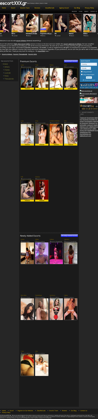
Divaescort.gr (87, 129)
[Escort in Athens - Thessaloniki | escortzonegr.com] (89, 102)
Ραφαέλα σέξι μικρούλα (36, 33)
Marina (60, 33)
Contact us (83, 410)
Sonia (36, 121)
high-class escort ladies (22, 44)
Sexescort (85, 123)
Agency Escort (64, 8)
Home (4, 8)
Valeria (66, 295)
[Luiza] (27, 135)
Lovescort (90, 125)
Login (80, 11)
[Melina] (41, 253)
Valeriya (52, 239)
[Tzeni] (27, 365)
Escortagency (88, 121)
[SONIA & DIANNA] (56, 135)
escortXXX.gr (13, 3)
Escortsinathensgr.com (89, 131)
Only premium (87, 72)
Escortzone (90, 118)
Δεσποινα (52, 295)
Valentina (66, 239)
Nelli (22, 177)
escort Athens (21, 41)
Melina (37, 239)
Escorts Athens (7, 54)
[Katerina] (41, 190)
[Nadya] (27, 253)
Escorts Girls (32, 54)
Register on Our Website (25, 410)
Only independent (88, 74)
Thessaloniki (9, 79)
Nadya (22, 239)
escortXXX (41, 51)
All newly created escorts (69, 236)
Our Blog (77, 8)
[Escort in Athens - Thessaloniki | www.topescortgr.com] (89, 95)
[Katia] (70, 79)
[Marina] (56, 79)
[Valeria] (70, 309)
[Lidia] (41, 365)
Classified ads (49, 8)
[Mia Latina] (27, 309)
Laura (22, 65)
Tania (36, 65)
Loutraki (7, 73)
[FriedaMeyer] (41, 309)
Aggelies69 (90, 130)
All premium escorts (71, 61)
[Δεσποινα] (56, 309)
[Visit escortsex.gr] (86, 91)
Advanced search (90, 80)
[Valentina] (70, 253)
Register (74, 11)
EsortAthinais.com (85, 134)
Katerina (37, 177)
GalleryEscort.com (85, 136)
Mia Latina (23, 295)
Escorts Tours (25, 8)
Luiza (22, 121)
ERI (45, 33)
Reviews (37, 8)
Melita (75, 33)
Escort (13, 8)
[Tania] (41, 79)
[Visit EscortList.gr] (89, 109)
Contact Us (93, 11)
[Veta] (70, 135)
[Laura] (27, 79)
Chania (6, 70)
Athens (7, 67)
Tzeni (22, 351)
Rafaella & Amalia (20, 33)
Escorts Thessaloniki (20, 54)
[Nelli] (27, 190)
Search (86, 11)
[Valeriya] (56, 253)
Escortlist (92, 119)
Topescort (83, 118)
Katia (65, 65)
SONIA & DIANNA (54, 121)
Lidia (36, 351)
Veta (65, 121)
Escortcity (85, 119)
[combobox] (89, 64)
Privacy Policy (89, 8)
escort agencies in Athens (72, 44)
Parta (6, 76)
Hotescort (92, 123)
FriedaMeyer (38, 295)
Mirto (3, 33)
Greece (5, 64)
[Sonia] (41, 135)
